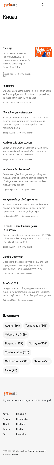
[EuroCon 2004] (27, 291)
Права (19, 429)
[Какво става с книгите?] (27, 179)
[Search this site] (43, 4)
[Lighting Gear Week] (27, 265)
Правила (20, 424)
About (6, 424)
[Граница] (27, 62)
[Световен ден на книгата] (27, 122)
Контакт (21, 434)
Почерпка (21, 414)
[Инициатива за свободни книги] (27, 207)
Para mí (6, 429)
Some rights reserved (37, 451)
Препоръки (22, 419)
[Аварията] (27, 94)
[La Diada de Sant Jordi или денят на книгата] (27, 236)
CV (4, 434)
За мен (6, 419)
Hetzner (15, 454)
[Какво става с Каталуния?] (27, 150)
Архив (6, 414)
